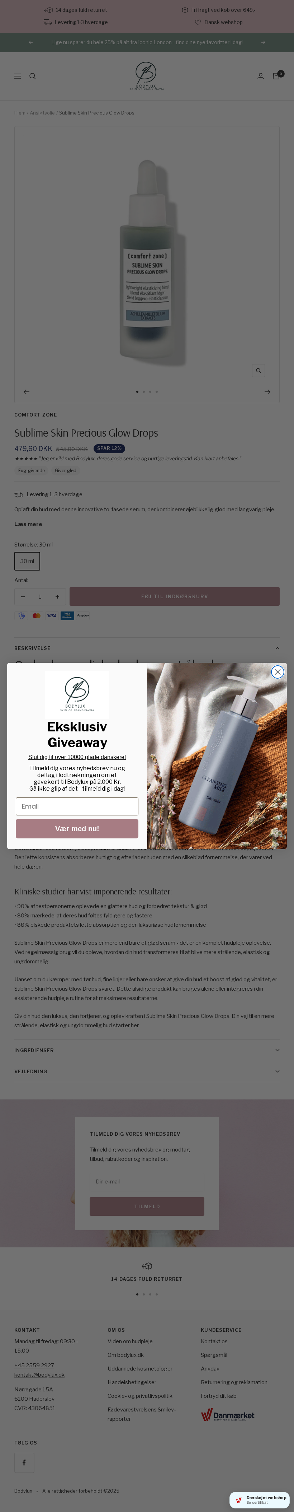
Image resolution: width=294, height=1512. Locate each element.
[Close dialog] (277, 672)
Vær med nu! (77, 829)
